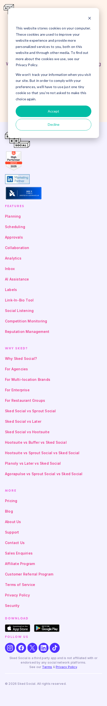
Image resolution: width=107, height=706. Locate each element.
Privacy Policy (66, 667)
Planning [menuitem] (13, 216)
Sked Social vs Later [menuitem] (23, 421)
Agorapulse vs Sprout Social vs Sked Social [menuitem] (43, 474)
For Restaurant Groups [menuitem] (25, 400)
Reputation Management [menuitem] (27, 331)
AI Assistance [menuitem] (17, 279)
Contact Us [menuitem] (15, 543)
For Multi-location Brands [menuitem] (27, 379)
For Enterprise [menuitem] (17, 390)
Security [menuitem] (12, 605)
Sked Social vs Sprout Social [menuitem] (30, 411)
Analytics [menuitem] (13, 258)
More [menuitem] (10, 490)
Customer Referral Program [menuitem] (29, 574)
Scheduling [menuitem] (15, 227)
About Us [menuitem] (13, 522)
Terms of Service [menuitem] (20, 584)
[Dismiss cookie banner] (89, 19)
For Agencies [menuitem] (16, 369)
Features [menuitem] (14, 206)
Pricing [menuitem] (11, 501)
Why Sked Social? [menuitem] (21, 358)
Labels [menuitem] (11, 289)
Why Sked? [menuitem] (16, 348)
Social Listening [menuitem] (19, 310)
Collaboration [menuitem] (17, 248)
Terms (47, 667)
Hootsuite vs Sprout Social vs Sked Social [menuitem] (42, 453)
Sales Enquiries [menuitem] (19, 553)
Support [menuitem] (12, 532)
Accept (53, 111)
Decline (53, 124)
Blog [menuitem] (9, 511)
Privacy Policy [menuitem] (17, 595)
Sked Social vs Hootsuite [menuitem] (27, 432)
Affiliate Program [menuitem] (20, 564)
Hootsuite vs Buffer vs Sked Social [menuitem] (36, 442)
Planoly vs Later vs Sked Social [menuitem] (33, 463)
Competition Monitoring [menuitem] (26, 321)
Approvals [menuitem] (14, 237)
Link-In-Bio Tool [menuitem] (19, 300)
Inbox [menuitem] (10, 269)
